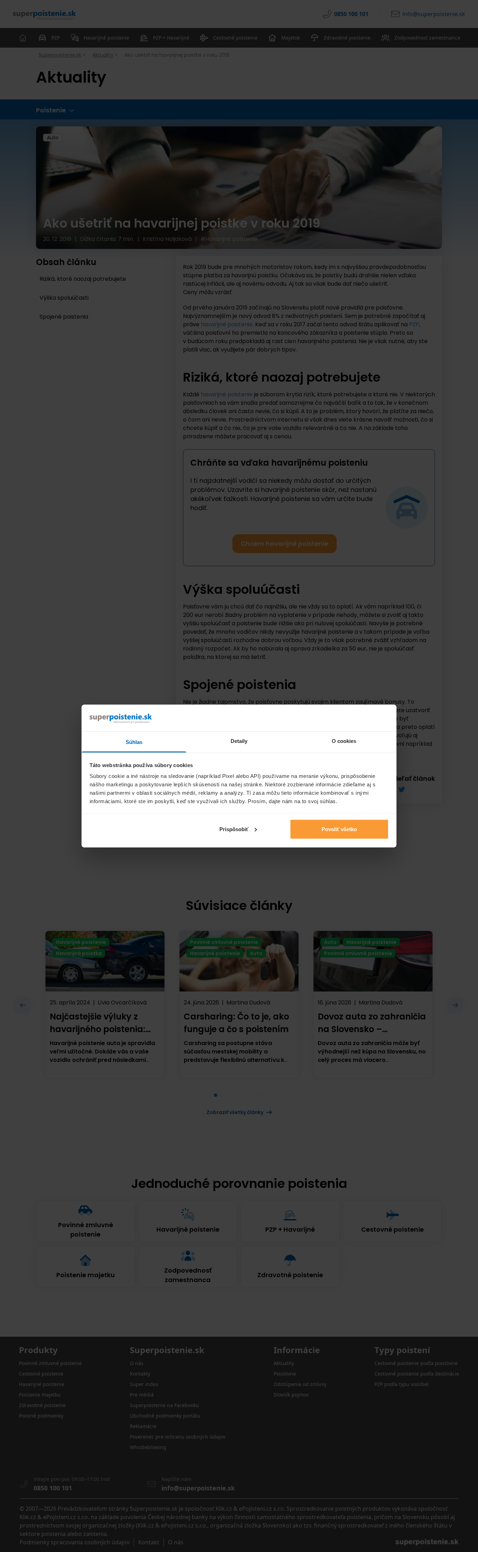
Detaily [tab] (239, 741)
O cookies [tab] (344, 741)
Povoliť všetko (339, 829)
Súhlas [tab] (134, 742)
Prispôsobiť (233, 829)
